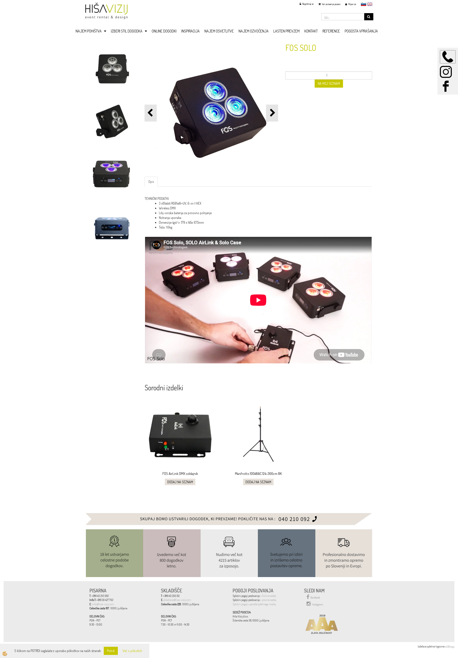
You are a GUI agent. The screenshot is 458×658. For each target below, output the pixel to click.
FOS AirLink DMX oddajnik (180, 473)
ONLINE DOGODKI (164, 31)
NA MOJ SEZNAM (329, 83)
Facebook (315, 597)
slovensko (363, 4)
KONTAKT (311, 31)
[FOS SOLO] (111, 68)
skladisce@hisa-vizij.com (177, 600)
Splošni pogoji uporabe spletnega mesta (254, 604)
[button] (272, 113)
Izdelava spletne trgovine (431, 646)
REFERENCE (331, 31)
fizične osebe (269, 596)
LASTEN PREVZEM (286, 31)
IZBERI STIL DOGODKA (126, 31)
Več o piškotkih (132, 651)
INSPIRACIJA (190, 31)
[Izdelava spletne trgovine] (449, 646)
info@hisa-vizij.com (103, 604)
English (369, 4)
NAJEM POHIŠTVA (89, 31)
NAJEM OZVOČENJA (254, 31)
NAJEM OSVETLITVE (219, 31)
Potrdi (111, 651)
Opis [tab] (151, 182)
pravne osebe (269, 600)
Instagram (317, 604)
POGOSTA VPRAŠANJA (361, 31)
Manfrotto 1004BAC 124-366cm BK (258, 473)
